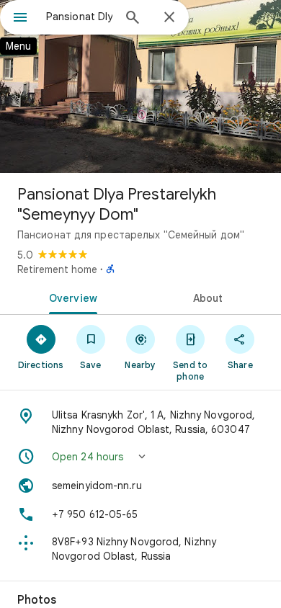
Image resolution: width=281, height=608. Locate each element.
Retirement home (57, 269)
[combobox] (79, 16)
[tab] (70, 297)
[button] (140, 456)
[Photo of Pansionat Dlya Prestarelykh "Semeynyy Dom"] (140, 86)
